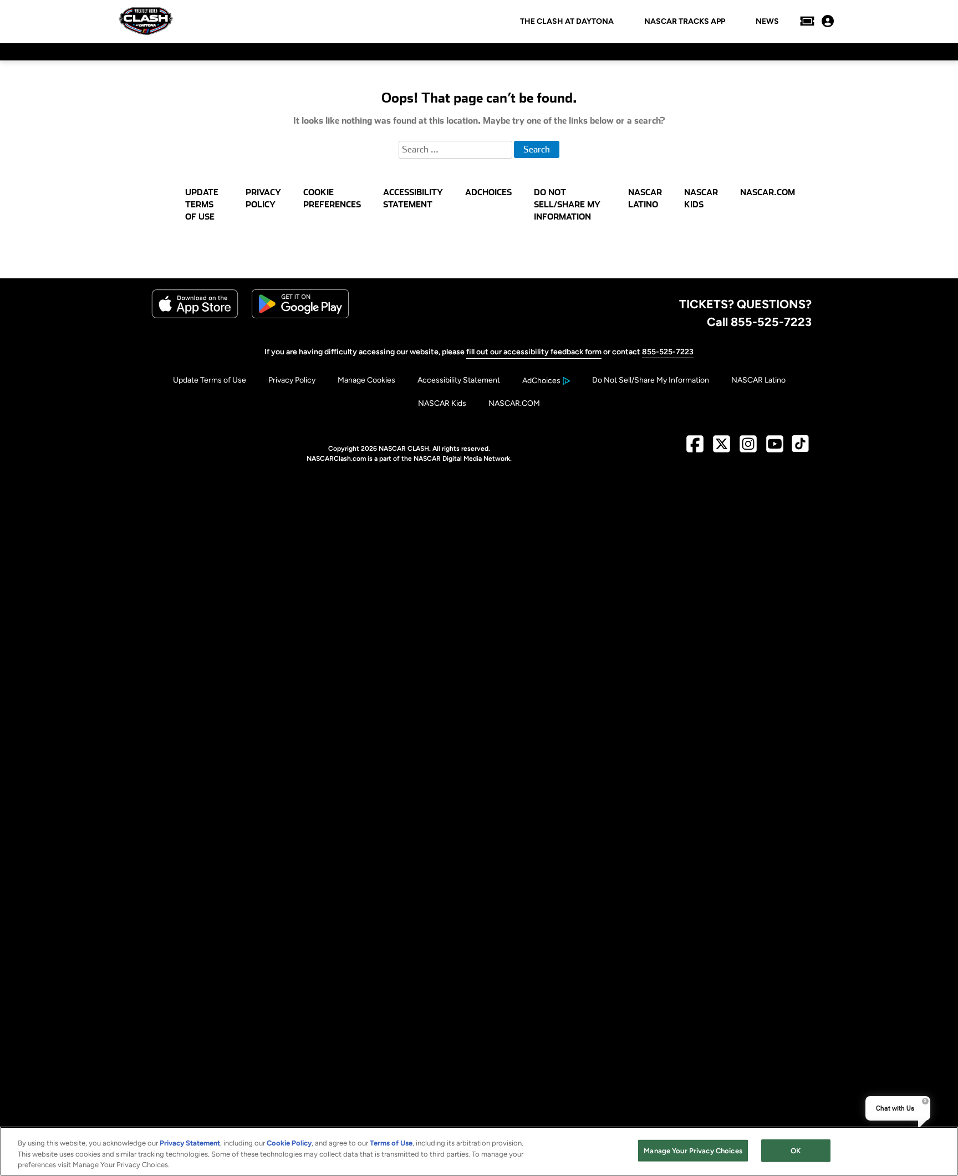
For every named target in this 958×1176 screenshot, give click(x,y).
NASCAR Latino (758, 380)
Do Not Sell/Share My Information (650, 380)
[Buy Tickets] (807, 21)
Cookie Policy (289, 1143)
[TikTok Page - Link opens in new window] (800, 448)
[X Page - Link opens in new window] (721, 448)
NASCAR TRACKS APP (684, 21)
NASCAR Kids (442, 403)
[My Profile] (828, 21)
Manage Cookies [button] (366, 380)
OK (796, 1150)
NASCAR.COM (514, 403)
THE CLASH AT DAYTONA (567, 21)
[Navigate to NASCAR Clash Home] (146, 21)
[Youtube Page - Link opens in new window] (774, 448)
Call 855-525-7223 (759, 321)
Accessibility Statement (458, 380)
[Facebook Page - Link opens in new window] (694, 448)
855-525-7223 (668, 352)
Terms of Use (391, 1143)
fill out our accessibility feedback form (534, 352)
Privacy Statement (190, 1143)
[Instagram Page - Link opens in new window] (748, 448)
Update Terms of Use (209, 380)
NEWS (767, 21)
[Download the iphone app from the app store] (194, 315)
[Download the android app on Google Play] (300, 315)
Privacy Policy (291, 380)
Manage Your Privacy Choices (693, 1150)
